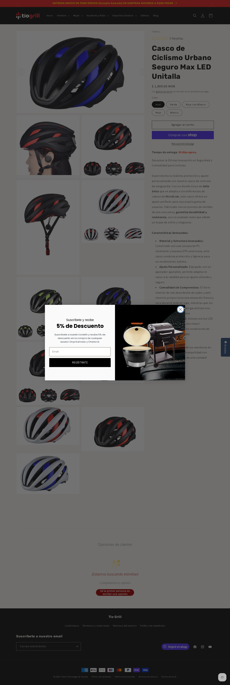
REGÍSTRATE (80, 362)
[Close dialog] (180, 309)
